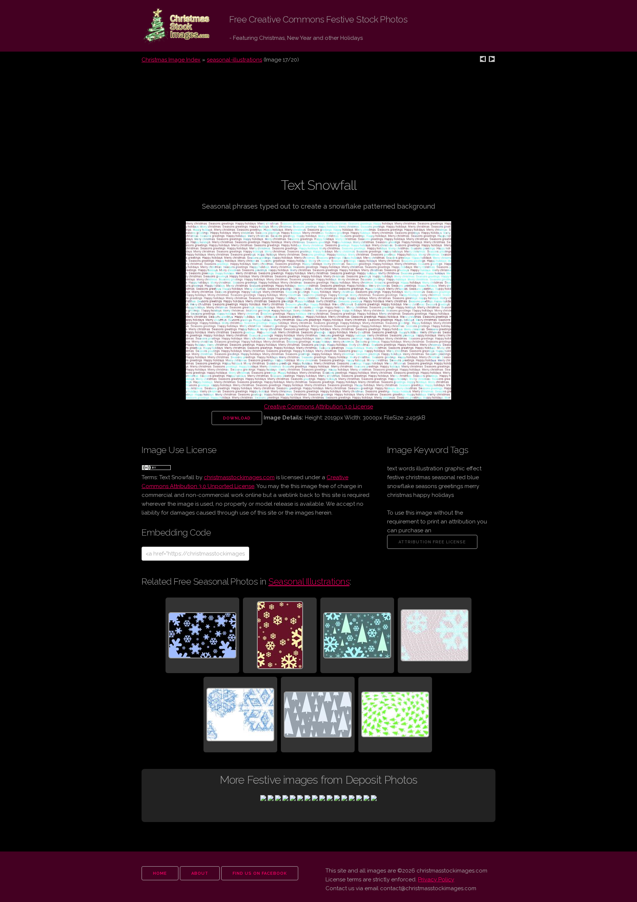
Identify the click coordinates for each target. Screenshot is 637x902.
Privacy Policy (436, 879)
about (199, 873)
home (160, 873)
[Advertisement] (318, 125)
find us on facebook (260, 873)
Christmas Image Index (171, 59)
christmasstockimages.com (239, 477)
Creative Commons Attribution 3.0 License (318, 406)
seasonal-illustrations (234, 59)
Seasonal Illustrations (308, 581)
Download (237, 418)
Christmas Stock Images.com (170, 26)
